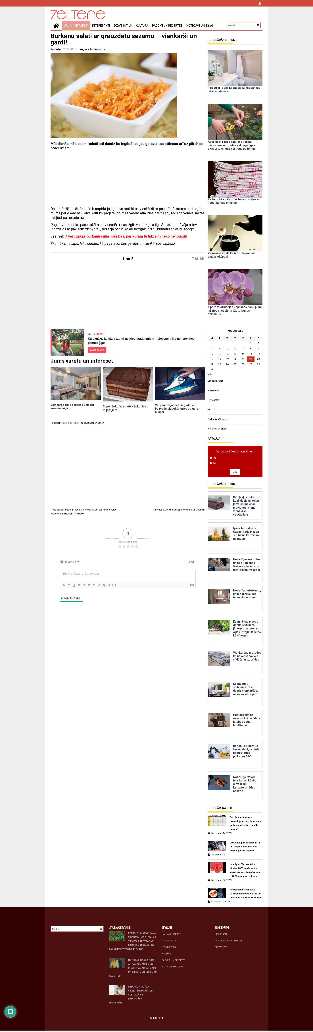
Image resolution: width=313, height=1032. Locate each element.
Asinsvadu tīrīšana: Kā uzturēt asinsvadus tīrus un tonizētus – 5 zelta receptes (245, 893)
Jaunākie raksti (76, 25)
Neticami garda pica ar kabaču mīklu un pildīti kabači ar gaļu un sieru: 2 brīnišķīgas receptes (132, 968)
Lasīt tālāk (97, 350)
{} (109, 585)
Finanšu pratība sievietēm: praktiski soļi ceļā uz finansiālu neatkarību (131, 994)
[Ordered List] (84, 585)
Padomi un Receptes (167, 25)
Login (192, 561)
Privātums (221, 947)
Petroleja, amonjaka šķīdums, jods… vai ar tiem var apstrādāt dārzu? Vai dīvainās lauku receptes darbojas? (132, 941)
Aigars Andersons (92, 49)
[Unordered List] (89, 585)
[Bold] (63, 585)
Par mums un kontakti (228, 940)
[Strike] (79, 585)
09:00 (98, 423)
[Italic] (68, 585)
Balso (235, 472)
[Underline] (73, 585)
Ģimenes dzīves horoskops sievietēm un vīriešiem (179, 509)
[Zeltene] (56, 25)
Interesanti (101, 25)
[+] (114, 585)
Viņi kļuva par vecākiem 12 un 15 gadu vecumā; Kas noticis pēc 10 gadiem (245, 846)
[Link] (104, 585)
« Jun (210, 374)
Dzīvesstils (123, 25)
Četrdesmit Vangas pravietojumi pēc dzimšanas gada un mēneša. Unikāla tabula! (246, 823)
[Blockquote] (94, 585)
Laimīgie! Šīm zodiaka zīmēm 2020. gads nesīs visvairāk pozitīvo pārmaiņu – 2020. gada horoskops (245, 870)
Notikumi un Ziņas (200, 25)
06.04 (91, 423)
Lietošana (221, 934)
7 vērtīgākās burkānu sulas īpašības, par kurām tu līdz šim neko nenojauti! (126, 236)
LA (103, 423)
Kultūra (142, 25)
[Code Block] (99, 585)
